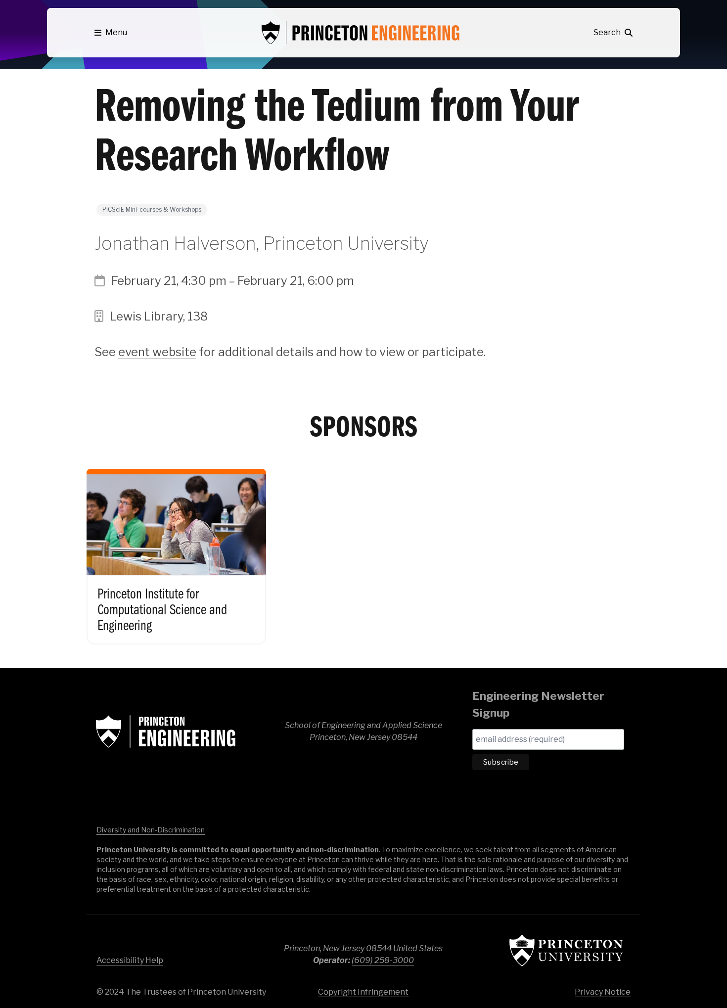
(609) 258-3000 (383, 960)
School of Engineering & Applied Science (166, 731)
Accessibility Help (129, 960)
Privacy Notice (603, 992)
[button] (111, 32)
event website (157, 352)
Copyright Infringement (363, 992)
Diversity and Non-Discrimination (150, 829)
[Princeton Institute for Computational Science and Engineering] (176, 548)
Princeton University (566, 950)
